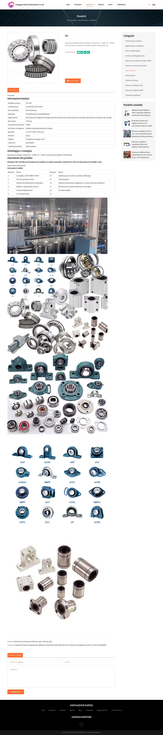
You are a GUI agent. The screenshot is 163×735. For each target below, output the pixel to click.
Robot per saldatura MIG (134, 90)
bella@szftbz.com (96, 732)
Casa (68, 4)
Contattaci (121, 4)
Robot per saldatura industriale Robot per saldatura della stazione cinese (140, 144)
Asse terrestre (83, 20)
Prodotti (89, 4)
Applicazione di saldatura (134, 46)
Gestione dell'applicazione (135, 56)
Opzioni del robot (131, 80)
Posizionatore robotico (133, 41)
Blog (110, 4)
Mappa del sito (102, 710)
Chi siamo (78, 4)
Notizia (101, 4)
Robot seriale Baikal (132, 51)
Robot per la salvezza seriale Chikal (138, 61)
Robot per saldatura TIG (134, 85)
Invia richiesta (73, 81)
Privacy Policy (117, 710)
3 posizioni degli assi (133, 95)
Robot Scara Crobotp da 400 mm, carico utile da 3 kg (33, 641)
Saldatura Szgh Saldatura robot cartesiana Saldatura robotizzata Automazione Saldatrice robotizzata (141, 113)
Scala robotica (130, 75)
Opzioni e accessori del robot (135, 66)
